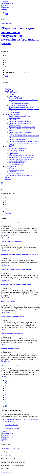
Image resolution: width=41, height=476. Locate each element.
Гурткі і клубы (14, 154)
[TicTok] (4, 9)
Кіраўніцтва (13, 92)
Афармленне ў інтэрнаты (17, 148)
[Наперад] (6, 404)
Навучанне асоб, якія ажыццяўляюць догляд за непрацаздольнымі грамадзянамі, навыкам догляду (24, 143)
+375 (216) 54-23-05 (11, 425)
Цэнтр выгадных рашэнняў (10, 448)
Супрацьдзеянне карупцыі (18, 105)
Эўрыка (11, 168)
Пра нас (11, 94)
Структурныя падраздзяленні (19, 103)
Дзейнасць (8, 146)
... (5, 390)
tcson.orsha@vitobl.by (12, 428)
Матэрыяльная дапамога (17, 164)
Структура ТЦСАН (15, 98)
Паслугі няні (13, 119)
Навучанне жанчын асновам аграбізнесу (22, 175)
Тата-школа (13, 172)
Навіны (7, 177)
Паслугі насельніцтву (12, 114)
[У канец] (6, 406)
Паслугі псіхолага (15, 125)
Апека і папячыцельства (17, 163)
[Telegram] (4, 1)
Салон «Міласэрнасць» (16, 150)
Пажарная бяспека (15, 152)
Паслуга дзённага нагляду (17, 139)
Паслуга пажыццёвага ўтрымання (20, 132)
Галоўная (8, 89)
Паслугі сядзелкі (14, 118)
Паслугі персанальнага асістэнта (20, 121)
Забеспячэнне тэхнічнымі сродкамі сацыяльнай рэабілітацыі (20, 160)
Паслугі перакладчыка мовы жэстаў (21, 123)
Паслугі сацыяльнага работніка (19, 116)
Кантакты (8, 179)
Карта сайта (6, 472)
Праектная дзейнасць (12, 166)
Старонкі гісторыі (15, 112)
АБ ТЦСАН (9, 91)
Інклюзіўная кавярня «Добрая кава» (21, 155)
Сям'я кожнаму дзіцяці (16, 170)
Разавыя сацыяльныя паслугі (18, 134)
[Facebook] (5, 5)
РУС (6, 74)
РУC (6, 12)
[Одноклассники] (7, 3)
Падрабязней (5, 237)
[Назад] (6, 383)
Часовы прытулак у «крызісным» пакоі (22, 127)
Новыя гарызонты (15, 173)
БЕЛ (6, 14)
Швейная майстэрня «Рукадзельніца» (21, 157)
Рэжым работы (14, 96)
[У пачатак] (6, 380)
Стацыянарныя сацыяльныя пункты (21, 107)
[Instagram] (5, 7)
